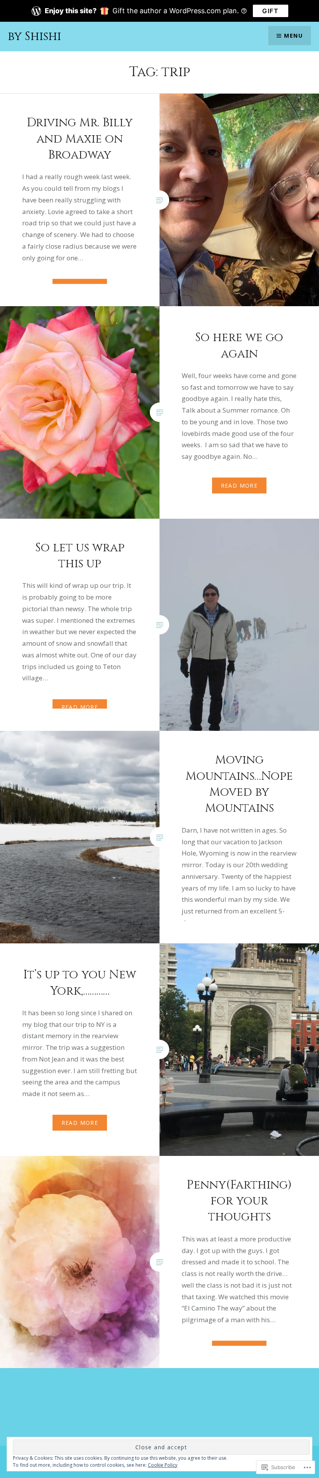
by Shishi (34, 36)
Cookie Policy (162, 1465)
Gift (270, 11)
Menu (293, 35)
